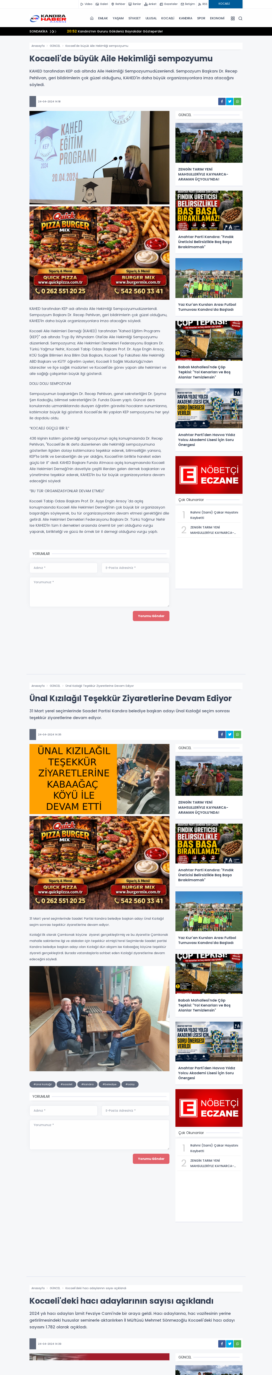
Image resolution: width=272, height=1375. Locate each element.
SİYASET (134, 18)
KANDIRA (185, 18)
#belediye (109, 1084)
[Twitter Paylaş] (229, 101)
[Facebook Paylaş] (222, 101)
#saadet (66, 1084)
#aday (130, 1084)
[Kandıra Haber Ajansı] (49, 18)
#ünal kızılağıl (42, 1084)
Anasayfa (38, 46)
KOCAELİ (167, 18)
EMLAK (103, 18)
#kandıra (87, 1084)
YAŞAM (118, 18)
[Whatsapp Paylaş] (237, 101)
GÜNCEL (55, 46)
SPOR (201, 18)
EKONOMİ (217, 18)
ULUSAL (151, 18)
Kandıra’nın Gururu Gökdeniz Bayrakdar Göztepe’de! (115, 31)
